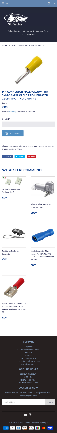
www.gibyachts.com (29, 364)
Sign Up (50, 402)
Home (4, 46)
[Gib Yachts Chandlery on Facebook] (25, 415)
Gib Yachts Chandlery (21, 423)
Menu (8, 3)
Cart (53, 3)
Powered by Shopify (40, 423)
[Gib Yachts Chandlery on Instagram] (30, 415)
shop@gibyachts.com (31, 361)
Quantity (6, 119)
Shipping (12, 112)
